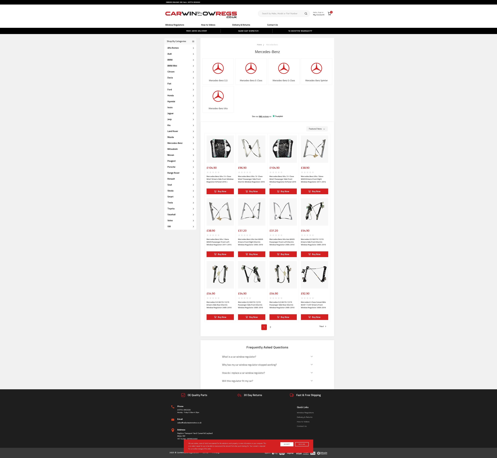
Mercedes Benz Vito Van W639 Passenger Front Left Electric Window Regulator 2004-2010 (281, 242)
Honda (170, 95)
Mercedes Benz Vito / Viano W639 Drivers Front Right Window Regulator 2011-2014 (313, 179)
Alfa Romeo (173, 48)
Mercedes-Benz (174, 143)
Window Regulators (174, 25)
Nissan (170, 155)
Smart (170, 196)
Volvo (170, 220)
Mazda (170, 137)
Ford (169, 89)
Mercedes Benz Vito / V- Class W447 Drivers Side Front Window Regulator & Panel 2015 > (220, 179)
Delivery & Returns (241, 25)
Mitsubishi (172, 149)
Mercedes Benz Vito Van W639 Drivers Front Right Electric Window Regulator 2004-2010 (250, 242)
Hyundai (171, 101)
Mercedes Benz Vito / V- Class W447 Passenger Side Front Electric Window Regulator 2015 (251, 179)
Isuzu (170, 107)
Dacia (170, 77)
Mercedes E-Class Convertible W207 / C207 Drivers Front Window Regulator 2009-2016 (313, 305)
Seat (169, 184)
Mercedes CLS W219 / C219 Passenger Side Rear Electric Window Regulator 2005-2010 (281, 305)
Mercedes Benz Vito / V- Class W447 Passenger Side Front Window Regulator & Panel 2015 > (282, 180)
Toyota (170, 208)
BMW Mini (172, 65)
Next (321, 326)
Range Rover (173, 173)
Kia (168, 125)
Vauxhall (171, 214)
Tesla (170, 202)
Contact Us (272, 25)
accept (287, 444)
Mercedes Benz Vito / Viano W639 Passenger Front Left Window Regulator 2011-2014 (219, 242)
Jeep (169, 119)
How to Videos (208, 25)
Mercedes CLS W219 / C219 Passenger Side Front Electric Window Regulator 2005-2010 (250, 305)
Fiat (169, 83)
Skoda (170, 190)
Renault (171, 178)
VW (169, 226)
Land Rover (172, 131)
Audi (169, 54)
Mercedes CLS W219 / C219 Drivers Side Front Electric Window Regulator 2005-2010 (313, 242)
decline (302, 444)
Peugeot (171, 161)
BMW (170, 59)
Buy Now (222, 191)
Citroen (170, 71)
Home (259, 44)
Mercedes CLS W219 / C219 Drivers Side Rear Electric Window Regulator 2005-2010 (219, 305)
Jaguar (170, 113)
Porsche (171, 167)
